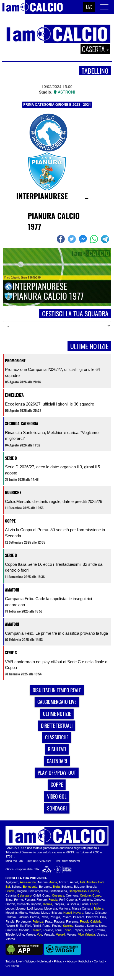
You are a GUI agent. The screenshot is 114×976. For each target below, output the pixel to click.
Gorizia (10, 904)
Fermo (18, 899)
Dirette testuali (56, 725)
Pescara (78, 917)
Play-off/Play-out (57, 772)
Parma (34, 917)
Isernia (47, 904)
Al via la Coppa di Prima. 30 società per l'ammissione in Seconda (55, 532)
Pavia (44, 917)
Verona (71, 934)
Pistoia (10, 921)
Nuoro (89, 912)
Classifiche (56, 737)
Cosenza (58, 895)
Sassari (80, 925)
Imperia (36, 904)
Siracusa (11, 930)
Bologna (66, 886)
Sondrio (24, 930)
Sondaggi (57, 808)
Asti (82, 882)
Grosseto (23, 904)
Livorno (20, 908)
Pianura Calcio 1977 (54, 221)
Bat (8, 886)
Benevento (30, 886)
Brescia (91, 886)
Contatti (99, 961)
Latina (85, 904)
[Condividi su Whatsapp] (94, 238)
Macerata (50, 908)
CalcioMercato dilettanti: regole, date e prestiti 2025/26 (53, 501)
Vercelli (60, 934)
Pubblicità (84, 961)
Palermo (22, 917)
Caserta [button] (94, 49)
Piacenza (92, 917)
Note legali (44, 961)
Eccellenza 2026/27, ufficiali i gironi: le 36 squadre (49, 404)
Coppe (10, 521)
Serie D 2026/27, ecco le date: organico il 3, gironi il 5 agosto (52, 469)
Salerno (68, 925)
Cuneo (96, 895)
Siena (102, 925)
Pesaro (66, 917)
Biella (56, 886)
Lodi (30, 908)
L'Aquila (59, 904)
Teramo (48, 930)
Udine (20, 934)
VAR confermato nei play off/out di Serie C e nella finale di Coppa (56, 664)
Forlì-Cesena (68, 899)
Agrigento (12, 882)
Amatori (12, 590)
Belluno (16, 886)
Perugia (55, 917)
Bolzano (79, 886)
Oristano (101, 912)
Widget (30, 961)
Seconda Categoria (21, 423)
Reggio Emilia (15, 925)
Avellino (91, 882)
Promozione (15, 360)
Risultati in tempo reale (57, 690)
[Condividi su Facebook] (61, 238)
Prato (48, 921)
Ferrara (30, 899)
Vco (39, 934)
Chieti (37, 895)
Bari (100, 882)
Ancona (42, 882)
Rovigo (56, 925)
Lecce (94, 904)
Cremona (72, 895)
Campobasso (78, 891)
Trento (89, 930)
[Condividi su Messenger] (83, 238)
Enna (9, 899)
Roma (46, 925)
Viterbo (10, 938)
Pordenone (23, 921)
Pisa (103, 917)
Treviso (100, 930)
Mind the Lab (14, 860)
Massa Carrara (82, 908)
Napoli (67, 912)
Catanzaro (24, 895)
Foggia (53, 899)
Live (89, 7)
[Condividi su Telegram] (105, 238)
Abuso (71, 961)
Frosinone (85, 899)
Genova (99, 899)
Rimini (37, 925)
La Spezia (72, 904)
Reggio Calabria (90, 921)
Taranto (36, 930)
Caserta (93, 891)
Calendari (57, 761)
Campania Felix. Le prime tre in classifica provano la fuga (56, 633)
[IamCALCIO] (57, 836)
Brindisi (10, 891)
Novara (78, 912)
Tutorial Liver (14, 961)
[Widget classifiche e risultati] (62, 948)
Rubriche (13, 492)
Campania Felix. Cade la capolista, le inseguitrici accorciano (48, 601)
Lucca (38, 908)
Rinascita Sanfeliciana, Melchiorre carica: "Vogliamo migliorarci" (52, 435)
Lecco (10, 908)
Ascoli (74, 882)
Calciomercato (38, 891)
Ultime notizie (57, 713)
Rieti (28, 925)
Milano (23, 912)
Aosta (53, 882)
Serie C (11, 652)
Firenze (42, 899)
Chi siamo (12, 965)
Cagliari (22, 891)
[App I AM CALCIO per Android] (24, 948)
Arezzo (63, 882)
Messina (11, 912)
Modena (34, 912)
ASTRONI (66, 92)
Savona (92, 925)
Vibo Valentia (86, 934)
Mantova (64, 908)
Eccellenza (14, 395)
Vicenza (102, 934)
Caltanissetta (58, 891)
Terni (58, 930)
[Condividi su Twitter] (72, 238)
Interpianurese (42, 196)
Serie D (11, 458)
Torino (67, 930)
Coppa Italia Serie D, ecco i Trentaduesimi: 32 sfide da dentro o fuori (53, 567)
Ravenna (72, 921)
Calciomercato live (56, 701)
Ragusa (59, 921)
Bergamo (45, 886)
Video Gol (56, 796)
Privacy (59, 961)
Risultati (57, 749)
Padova (11, 917)
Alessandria (28, 882)
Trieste (10, 934)
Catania (11, 895)
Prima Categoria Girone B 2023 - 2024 (57, 104)
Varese (30, 934)
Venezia (49, 934)
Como (46, 895)
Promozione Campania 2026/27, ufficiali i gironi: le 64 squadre (52, 372)
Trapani (78, 930)
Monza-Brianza (51, 912)
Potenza (37, 921)
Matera (98, 908)
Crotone (85, 895)
